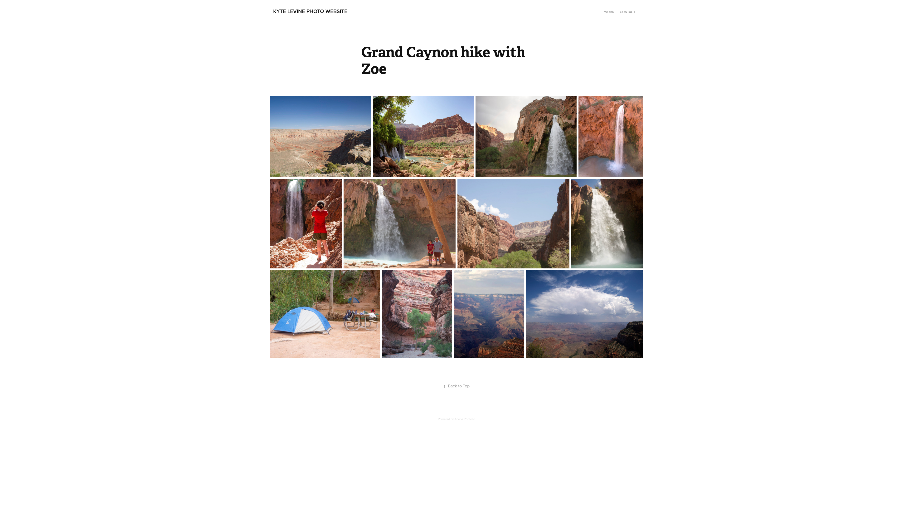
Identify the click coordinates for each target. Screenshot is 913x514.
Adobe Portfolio (464, 419)
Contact (627, 12)
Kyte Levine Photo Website (310, 11)
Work (609, 12)
